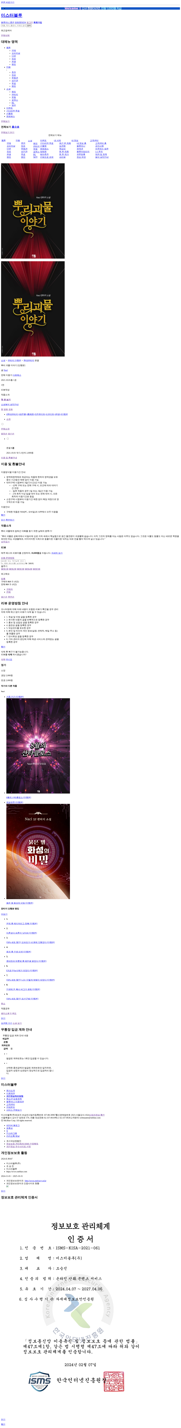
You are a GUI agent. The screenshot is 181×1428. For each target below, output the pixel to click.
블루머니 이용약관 (15, 1102)
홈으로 (15, 126)
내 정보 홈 (81, 143)
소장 (8, 419)
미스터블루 (11, 15)
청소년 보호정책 (14, 1099)
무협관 (15, 78)
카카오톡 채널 (13, 1136)
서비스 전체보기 (14, 1110)
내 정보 (74, 140)
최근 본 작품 (65, 143)
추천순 (11, 597)
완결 (14, 61)
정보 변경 (81, 157)
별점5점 (36, 569)
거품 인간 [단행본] (15, 697)
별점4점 (28, 569)
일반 (14, 105)
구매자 (9, 589)
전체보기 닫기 (7, 132)
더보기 (4, 914)
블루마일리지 (83, 151)
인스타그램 (11, 1133)
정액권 (80, 149)
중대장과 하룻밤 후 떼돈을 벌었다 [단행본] (26, 961)
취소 (3, 1004)
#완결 (57, 414)
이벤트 (9, 108)
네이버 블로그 (13, 1125)
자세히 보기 (57, 553)
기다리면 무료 (13, 111)
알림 (6, 409)
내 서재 (57, 140)
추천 (14, 72)
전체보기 (5, 121)
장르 (14, 59)
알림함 (20, 22)
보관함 (62, 146)
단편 (14, 56)
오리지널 (16, 53)
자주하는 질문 (102, 149)
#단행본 (64, 414)
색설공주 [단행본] (14, 802)
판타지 (15, 94)
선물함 (9, 113)
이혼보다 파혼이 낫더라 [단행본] (21, 933)
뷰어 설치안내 (102, 157)
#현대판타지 (12, 414)
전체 (8, 592)
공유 (10, 409)
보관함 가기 (6, 1023)
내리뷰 (62, 157)
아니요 (9, 659)
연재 (14, 50)
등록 (3, 579)
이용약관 (10, 1093)
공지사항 (99, 146)
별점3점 (20, 569)
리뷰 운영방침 (7, 558)
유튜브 (9, 1128)
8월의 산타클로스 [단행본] (18, 797)
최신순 (11, 434)
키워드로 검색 (46, 157)
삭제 (3, 659)
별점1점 (4, 569)
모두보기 (5, 542)
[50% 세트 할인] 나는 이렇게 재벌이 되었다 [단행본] (30, 980)
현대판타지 (29, 360)
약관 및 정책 (101, 154)
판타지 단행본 (14, 360)
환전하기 (10, 520)
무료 (14, 83)
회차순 (4, 434)
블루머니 (81, 146)
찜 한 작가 (64, 154)
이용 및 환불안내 (9, 458)
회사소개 (10, 1090)
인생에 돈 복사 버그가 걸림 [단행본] (23, 989)
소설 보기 (17, 1023)
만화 (8, 67)
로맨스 (15, 100)
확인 (3, 515)
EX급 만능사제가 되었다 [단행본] (22, 970)
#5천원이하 (39, 414)
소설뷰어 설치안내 (10, 404)
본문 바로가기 (7, 2)
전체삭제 (5, 35)
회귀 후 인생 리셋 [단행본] (18, 952)
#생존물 (22, 414)
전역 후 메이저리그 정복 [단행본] (21, 923)
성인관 (15, 81)
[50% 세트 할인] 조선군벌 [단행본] (22, 999)
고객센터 (94, 140)
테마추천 (44, 154)
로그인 (30, 22)
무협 (14, 97)
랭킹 (14, 64)
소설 (8, 89)
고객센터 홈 (100, 143)
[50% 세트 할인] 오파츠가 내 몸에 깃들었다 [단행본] (30, 942)
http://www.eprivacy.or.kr (35, 1181)
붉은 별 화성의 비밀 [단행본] (19, 903)
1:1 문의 (99, 151)
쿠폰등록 (81, 154)
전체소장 (5, 429)
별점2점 (12, 569)
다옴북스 (17, 375)
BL (13, 103)
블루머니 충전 (7, 22)
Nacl (6, 370)
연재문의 (10, 1107)
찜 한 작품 (64, 151)
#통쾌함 (30, 414)
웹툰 (8, 48)
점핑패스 (10, 116)
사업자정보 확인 (97, 1115)
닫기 (3, 520)
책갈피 (62, 149)
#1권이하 (50, 414)
